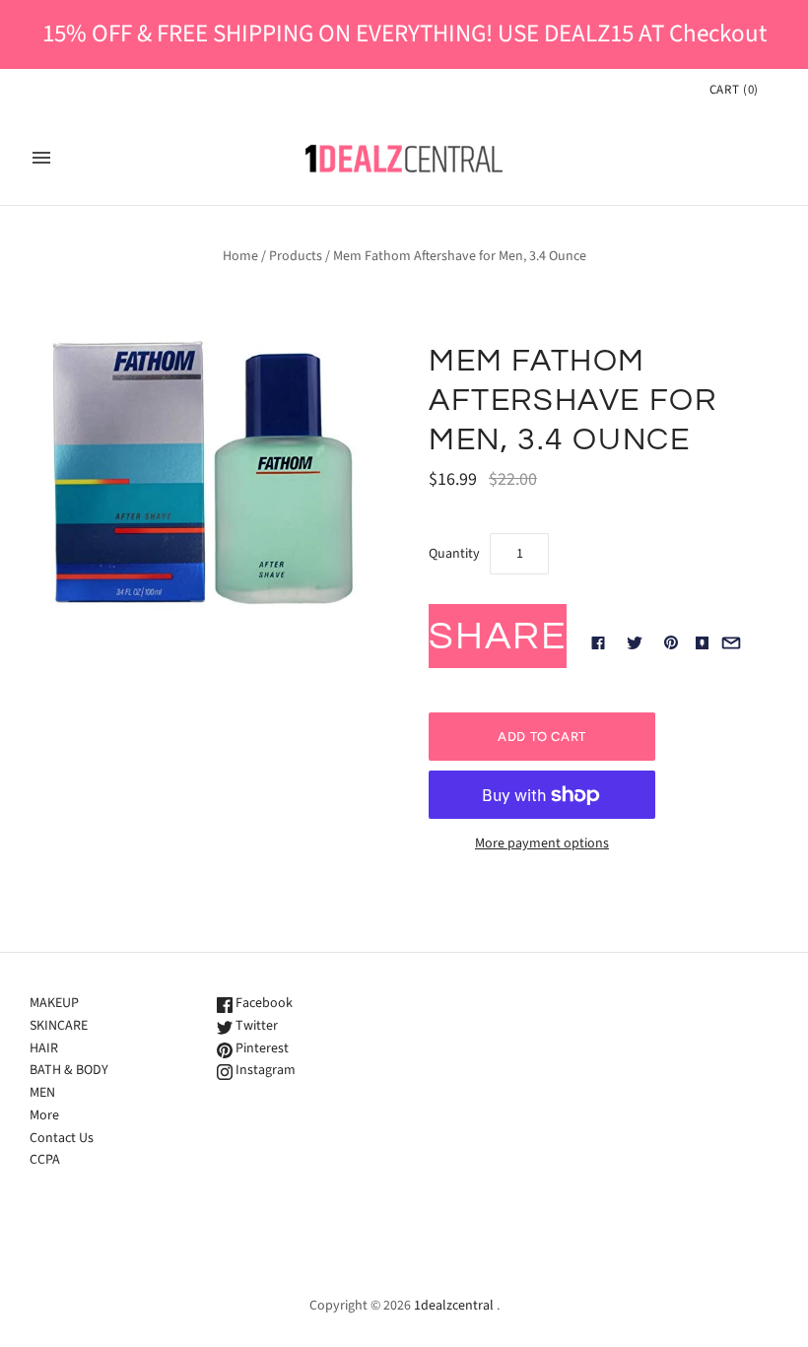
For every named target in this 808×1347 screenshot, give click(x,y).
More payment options (542, 843)
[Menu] (41, 158)
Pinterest (261, 1048)
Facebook (263, 1003)
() (734, 90)
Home (240, 256)
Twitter (255, 1026)
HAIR (44, 1048)
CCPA (45, 1160)
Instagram (264, 1070)
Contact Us (62, 1138)
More (44, 1115)
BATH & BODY (69, 1070)
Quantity (454, 554)
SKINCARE (59, 1026)
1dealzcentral (454, 1305)
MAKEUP (54, 1003)
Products (295, 256)
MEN (42, 1093)
